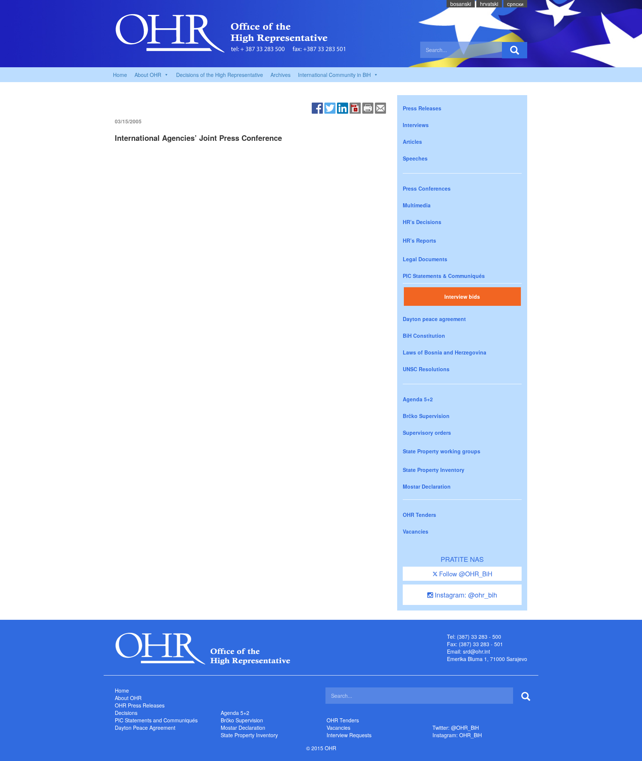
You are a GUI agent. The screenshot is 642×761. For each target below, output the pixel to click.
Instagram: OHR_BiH (457, 735)
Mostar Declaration (427, 486)
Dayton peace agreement (434, 319)
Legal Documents (425, 259)
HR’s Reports (419, 240)
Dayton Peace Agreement (145, 727)
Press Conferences (427, 188)
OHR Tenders (419, 514)
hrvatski (489, 3)
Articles (412, 141)
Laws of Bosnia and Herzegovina (444, 352)
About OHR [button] (147, 74)
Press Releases (422, 108)
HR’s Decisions (422, 222)
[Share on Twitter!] (329, 107)
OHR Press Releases (140, 705)
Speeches (415, 158)
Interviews (416, 125)
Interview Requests (349, 735)
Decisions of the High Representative (219, 74)
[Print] (367, 107)
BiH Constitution (424, 335)
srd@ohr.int (476, 651)
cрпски (515, 3)
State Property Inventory (433, 469)
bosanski (460, 3)
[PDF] (355, 107)
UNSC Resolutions (426, 369)
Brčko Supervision (426, 416)
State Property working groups (441, 451)
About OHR (128, 698)
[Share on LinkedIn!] (342, 107)
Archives (280, 74)
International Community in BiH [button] (334, 74)
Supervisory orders (427, 432)
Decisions (126, 712)
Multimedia (417, 205)
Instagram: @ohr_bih (465, 594)
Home (120, 74)
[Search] (514, 50)
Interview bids (462, 296)
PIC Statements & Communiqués (444, 275)
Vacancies (415, 531)
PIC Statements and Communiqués (156, 720)
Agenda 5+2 (418, 399)
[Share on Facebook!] (317, 107)
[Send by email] (380, 107)
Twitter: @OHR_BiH (455, 727)
